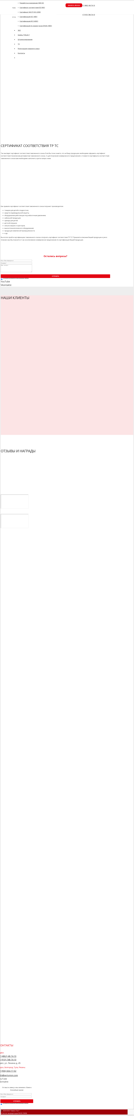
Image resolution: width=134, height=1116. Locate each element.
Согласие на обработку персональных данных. (16, 278)
